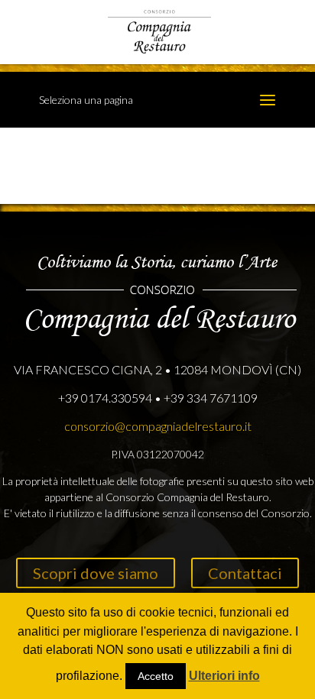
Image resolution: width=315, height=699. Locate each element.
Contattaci (245, 573)
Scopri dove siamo (95, 573)
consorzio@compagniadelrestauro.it (158, 426)
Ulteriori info (224, 675)
